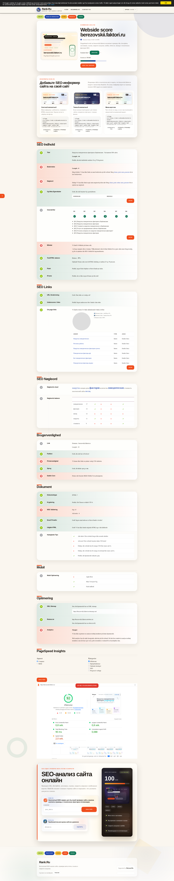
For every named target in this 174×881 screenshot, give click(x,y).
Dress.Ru (72, 16)
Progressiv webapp (95, 671)
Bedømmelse (75, 9)
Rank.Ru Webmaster (52, 16)
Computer (41, 661)
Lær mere (51, 4)
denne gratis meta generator (122, 172)
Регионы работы (78, 343)
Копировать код (47, 130)
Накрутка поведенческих (81, 339)
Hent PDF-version (88, 65)
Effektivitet (93, 661)
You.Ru (57, 872)
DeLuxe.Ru (129, 868)
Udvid (130, 200)
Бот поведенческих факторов (82, 358)
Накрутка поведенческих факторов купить (86, 348)
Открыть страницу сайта (60, 130)
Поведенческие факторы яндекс (83, 363)
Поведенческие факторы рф (82, 353)
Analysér (42, 679)
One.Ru (40, 16)
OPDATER (95, 52)
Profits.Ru (49, 853)
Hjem (66, 9)
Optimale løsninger (95, 666)
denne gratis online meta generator (119, 182)
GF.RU (64, 16)
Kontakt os (86, 9)
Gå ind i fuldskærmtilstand (87, 685)
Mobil (40, 664)
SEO (91, 668)
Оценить (80, 827)
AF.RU (65, 853)
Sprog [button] (129, 9)
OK (166, 3)
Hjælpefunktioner (95, 664)
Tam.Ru (81, 16)
